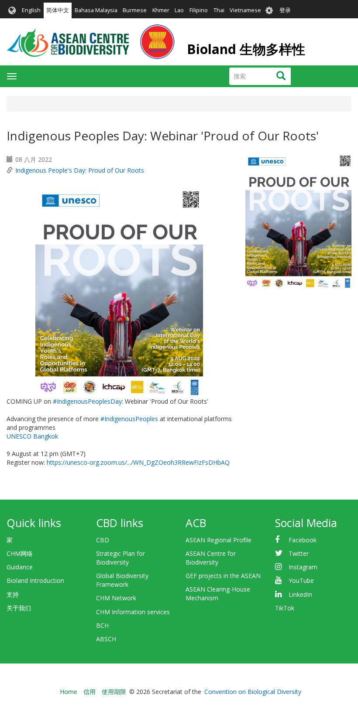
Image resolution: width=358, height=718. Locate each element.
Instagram (303, 567)
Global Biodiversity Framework (122, 580)
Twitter (299, 553)
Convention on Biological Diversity (252, 691)
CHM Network (116, 598)
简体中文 (57, 10)
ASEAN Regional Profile (218, 540)
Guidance (20, 567)
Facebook (303, 540)
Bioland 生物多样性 (246, 49)
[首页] (91, 41)
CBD (102, 540)
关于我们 (19, 608)
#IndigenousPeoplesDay (87, 401)
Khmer (160, 10)
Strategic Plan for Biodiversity (120, 557)
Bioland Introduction (35, 580)
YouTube (301, 580)
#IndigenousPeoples (129, 419)
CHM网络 (20, 553)
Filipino (198, 10)
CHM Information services (133, 612)
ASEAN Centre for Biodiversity (211, 557)
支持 (13, 594)
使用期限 (114, 691)
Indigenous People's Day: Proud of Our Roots (79, 170)
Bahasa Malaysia (96, 10)
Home (68, 691)
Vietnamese (245, 10)
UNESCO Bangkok (32, 436)
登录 (285, 10)
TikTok (284, 608)
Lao (179, 10)
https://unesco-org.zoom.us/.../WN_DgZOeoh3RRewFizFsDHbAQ (138, 462)
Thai (218, 10)
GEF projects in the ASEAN (223, 576)
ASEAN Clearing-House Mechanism (218, 593)
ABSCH (106, 639)
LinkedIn (300, 594)
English (31, 10)
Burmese (135, 10)
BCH (102, 625)
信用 (89, 691)
